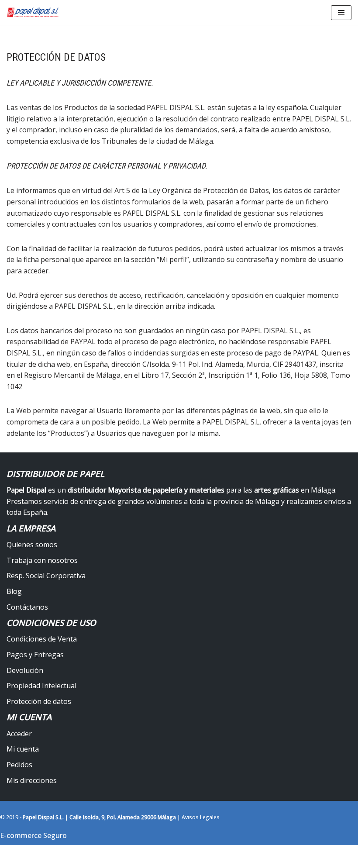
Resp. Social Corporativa (46, 575)
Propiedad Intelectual (41, 685)
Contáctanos (27, 607)
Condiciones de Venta (42, 639)
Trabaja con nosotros (42, 560)
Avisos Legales (201, 817)
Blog (14, 591)
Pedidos (19, 764)
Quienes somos (32, 544)
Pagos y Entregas (35, 654)
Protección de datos (39, 701)
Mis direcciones (32, 780)
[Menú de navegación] (341, 12)
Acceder (19, 733)
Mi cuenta (23, 749)
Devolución (25, 670)
